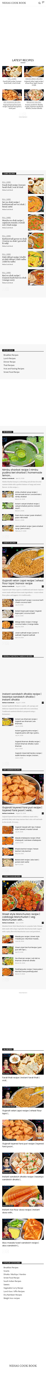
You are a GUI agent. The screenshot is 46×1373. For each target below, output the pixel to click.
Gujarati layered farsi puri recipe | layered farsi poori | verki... (22, 809)
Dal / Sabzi (12, 78)
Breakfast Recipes (34, 102)
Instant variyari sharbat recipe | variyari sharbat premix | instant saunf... (27, 506)
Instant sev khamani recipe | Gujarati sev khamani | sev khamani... (26, 721)
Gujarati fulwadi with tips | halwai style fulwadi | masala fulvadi (28, 828)
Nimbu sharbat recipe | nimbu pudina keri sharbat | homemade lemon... (22, 472)
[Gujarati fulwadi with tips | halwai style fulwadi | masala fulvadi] (7, 830)
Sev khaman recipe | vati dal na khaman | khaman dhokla (27, 959)
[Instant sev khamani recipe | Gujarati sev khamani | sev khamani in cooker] (7, 722)
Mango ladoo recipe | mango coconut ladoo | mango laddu (27, 623)
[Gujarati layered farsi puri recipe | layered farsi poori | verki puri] (12, 94)
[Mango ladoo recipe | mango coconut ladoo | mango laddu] (7, 625)
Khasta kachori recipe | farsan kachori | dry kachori (26, 850)
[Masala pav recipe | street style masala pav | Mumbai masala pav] (7, 939)
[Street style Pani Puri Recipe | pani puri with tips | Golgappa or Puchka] (7, 950)
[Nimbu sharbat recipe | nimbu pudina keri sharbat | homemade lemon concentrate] (23, 451)
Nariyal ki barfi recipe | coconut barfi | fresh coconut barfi (29, 601)
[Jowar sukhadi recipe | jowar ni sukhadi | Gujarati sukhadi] (7, 636)
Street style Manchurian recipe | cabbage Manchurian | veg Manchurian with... (21, 916)
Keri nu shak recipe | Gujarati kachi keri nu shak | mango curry (14, 277)
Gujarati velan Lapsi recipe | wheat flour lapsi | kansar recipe (34, 83)
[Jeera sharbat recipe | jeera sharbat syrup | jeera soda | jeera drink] (7, 528)
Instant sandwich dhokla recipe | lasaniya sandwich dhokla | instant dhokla (34, 106)
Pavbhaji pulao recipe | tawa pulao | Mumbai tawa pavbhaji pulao (29, 970)
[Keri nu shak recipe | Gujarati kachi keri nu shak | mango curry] (36, 277)
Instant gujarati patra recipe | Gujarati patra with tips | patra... (27, 732)
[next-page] (24, 114)
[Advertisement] (23, 32)
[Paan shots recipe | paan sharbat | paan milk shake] (7, 517)
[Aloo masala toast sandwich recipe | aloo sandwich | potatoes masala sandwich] (23, 1229)
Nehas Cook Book (7, 190)
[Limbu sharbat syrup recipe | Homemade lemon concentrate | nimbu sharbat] (7, 494)
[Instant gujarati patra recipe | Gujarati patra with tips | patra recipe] (7, 733)
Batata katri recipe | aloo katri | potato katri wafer (27, 861)
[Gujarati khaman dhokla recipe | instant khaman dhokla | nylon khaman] (7, 744)
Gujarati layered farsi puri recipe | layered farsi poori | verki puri (12, 106)
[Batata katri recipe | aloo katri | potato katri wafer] (7, 863)
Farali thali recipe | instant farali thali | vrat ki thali (12, 82)
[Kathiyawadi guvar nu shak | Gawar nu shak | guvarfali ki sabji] (36, 241)
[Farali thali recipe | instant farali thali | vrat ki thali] (12, 71)
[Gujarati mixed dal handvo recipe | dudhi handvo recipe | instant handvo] (7, 756)
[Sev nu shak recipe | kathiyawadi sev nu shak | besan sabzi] (36, 204)
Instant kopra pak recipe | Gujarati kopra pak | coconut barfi (28, 612)
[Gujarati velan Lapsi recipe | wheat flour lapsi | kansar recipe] (34, 71)
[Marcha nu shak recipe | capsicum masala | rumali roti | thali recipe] (36, 222)
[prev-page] (20, 114)
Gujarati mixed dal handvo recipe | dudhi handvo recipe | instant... (28, 754)
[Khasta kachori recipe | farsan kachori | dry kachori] (7, 852)
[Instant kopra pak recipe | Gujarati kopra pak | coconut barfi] (7, 614)
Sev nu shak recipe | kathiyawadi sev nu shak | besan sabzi (13, 204)
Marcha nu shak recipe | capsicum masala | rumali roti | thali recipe (13, 222)
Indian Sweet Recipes (34, 78)
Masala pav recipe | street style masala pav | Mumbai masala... (27, 937)
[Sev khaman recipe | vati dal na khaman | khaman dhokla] (7, 961)
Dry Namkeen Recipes (12, 102)
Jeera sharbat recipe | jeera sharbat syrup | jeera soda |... (29, 527)
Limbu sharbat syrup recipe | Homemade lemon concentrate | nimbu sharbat (28, 494)
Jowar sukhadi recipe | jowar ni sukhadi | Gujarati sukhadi (27, 634)
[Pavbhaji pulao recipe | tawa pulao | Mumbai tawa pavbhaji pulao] (7, 972)
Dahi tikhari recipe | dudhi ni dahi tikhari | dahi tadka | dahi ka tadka (14, 259)
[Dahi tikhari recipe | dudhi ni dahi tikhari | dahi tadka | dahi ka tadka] (36, 259)
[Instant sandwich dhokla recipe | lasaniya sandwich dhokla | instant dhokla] (34, 94)
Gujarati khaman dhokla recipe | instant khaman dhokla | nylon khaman (27, 743)
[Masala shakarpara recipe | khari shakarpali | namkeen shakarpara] (7, 841)
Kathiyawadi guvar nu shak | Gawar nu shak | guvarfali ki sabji (14, 240)
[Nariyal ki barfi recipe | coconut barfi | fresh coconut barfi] (7, 603)
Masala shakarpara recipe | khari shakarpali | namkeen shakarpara (28, 839)
